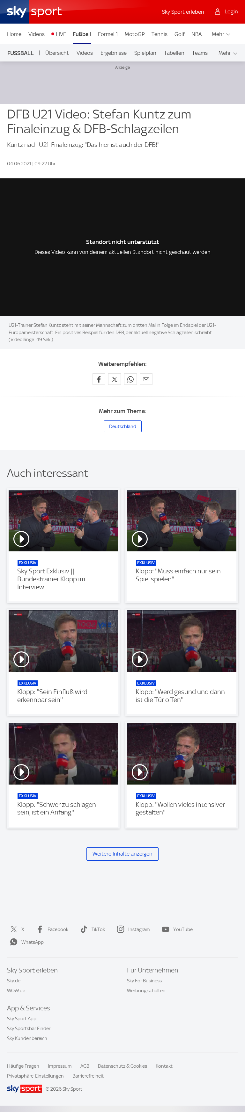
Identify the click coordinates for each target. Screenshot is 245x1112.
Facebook (58, 929)
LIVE (61, 34)
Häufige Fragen (23, 1066)
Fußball (82, 34)
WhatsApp (32, 942)
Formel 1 (108, 34)
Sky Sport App (21, 1019)
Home (14, 34)
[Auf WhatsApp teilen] (130, 379)
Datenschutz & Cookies (122, 1066)
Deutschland (122, 426)
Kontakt (164, 1066)
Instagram (139, 929)
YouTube (183, 929)
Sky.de (13, 981)
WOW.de (16, 991)
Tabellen (174, 53)
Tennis (159, 34)
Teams (200, 53)
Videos (36, 34)
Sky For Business (144, 981)
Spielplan (145, 53)
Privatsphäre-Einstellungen (35, 1076)
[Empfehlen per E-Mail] (146, 379)
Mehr (218, 34)
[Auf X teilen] (114, 379)
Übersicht (57, 53)
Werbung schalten (146, 991)
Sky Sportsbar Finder (28, 1028)
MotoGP (135, 34)
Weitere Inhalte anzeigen (122, 854)
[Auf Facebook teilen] (99, 379)
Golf (179, 34)
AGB (84, 1066)
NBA (196, 34)
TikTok (98, 929)
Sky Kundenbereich (27, 1038)
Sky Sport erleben (183, 12)
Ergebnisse (113, 53)
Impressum (60, 1066)
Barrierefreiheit (88, 1076)
